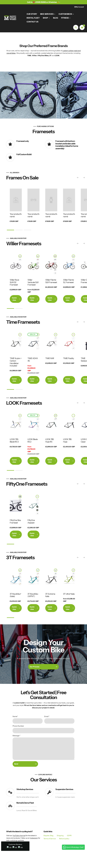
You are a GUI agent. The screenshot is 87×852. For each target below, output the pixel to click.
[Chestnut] (38, 338)
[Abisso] (56, 577)
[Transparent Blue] (56, 338)
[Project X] (20, 570)
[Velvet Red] (38, 260)
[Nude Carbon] (20, 341)
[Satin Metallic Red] (73, 335)
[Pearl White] (20, 338)
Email (46, 716)
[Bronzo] (38, 574)
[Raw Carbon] (37, 496)
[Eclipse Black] (73, 263)
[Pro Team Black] (73, 419)
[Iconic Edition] (38, 422)
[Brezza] (20, 580)
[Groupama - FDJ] (55, 263)
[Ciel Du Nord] (38, 416)
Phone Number (18, 726)
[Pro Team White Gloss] (38, 429)
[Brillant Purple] (20, 335)
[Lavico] (73, 570)
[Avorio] (73, 577)
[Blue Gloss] (73, 256)
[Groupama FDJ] (38, 266)
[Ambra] (20, 584)
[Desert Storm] (37, 510)
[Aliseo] (38, 580)
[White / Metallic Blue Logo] (20, 500)
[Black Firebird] (38, 426)
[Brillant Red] (20, 345)
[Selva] (56, 574)
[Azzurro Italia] (55, 260)
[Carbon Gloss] (56, 335)
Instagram (34, 838)
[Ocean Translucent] (38, 419)
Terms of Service (50, 839)
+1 (55, 273)
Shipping (60, 836)
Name (15, 716)
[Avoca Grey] (37, 507)
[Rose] (38, 345)
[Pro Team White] (73, 416)
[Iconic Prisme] (20, 419)
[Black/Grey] (20, 496)
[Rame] (20, 574)
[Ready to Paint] (73, 348)
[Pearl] (73, 345)
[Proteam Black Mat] (20, 426)
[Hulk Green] (38, 256)
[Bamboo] (73, 580)
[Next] (83, 177)
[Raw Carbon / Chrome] (56, 419)
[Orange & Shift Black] (20, 422)
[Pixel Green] (20, 260)
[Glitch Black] (20, 256)
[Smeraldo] (20, 577)
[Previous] (77, 177)
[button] (15, 846)
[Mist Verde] (56, 416)
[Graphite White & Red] (55, 266)
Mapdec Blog (48, 836)
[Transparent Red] (56, 341)
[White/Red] (73, 260)
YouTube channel (18, 836)
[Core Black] (38, 263)
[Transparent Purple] (56, 345)
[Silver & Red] (20, 416)
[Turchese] (38, 570)
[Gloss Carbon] (38, 335)
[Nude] (73, 341)
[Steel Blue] (38, 341)
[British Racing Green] (37, 500)
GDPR (69, 836)
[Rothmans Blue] (37, 503)
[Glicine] (73, 574)
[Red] (73, 266)
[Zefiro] (38, 577)
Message (16, 736)
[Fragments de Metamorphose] (55, 270)
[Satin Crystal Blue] (73, 338)
